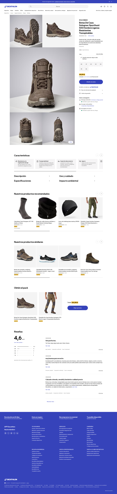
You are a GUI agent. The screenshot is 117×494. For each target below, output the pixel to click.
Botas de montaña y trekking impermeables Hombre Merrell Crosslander (22, 270)
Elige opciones (78, 308)
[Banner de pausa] (109, 2)
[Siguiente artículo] (101, 155)
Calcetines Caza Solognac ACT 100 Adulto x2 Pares (24, 222)
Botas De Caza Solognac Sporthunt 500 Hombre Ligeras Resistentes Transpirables (25, 318)
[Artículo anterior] (97, 155)
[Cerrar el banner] (111, 2)
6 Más (70, 142)
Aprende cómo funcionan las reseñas (22, 360)
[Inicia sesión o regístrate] (107, 6)
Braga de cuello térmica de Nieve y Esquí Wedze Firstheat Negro (45, 222)
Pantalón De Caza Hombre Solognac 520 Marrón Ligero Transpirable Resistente (50, 318)
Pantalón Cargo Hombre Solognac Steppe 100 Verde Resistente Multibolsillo (90, 222)
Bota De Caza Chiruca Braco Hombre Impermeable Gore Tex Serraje (91, 270)
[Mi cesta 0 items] (111, 6)
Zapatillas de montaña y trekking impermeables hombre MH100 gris (67, 270)
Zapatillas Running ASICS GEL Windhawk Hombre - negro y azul (45, 270)
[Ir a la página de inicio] (10, 6)
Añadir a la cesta (91, 82)
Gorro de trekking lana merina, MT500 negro (68, 222)
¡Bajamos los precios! (72, 10)
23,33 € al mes (86, 76)
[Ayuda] (104, 6)
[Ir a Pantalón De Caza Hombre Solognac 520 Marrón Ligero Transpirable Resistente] (50, 303)
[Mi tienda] (101, 6)
